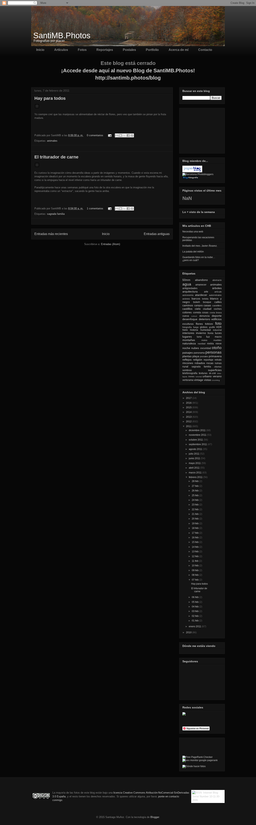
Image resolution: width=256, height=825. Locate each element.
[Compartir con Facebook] (128, 135)
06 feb (195, 597)
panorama (199, 352)
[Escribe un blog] (121, 135)
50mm (186, 279)
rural (185, 366)
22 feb (195, 509)
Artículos (61, 49)
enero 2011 (195, 626)
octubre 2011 (196, 439)
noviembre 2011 (198, 435)
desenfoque (189, 319)
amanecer (200, 284)
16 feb (195, 537)
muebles (217, 340)
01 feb (195, 620)
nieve (219, 343)
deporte (217, 315)
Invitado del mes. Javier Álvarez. (199, 245)
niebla (210, 343)
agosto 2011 (196, 449)
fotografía (187, 327)
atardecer (201, 295)
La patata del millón (193, 251)
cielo (198, 308)
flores (199, 323)
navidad (201, 343)
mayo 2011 (195, 463)
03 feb (195, 611)
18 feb (195, 528)
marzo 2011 (195, 472)
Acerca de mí (178, 49)
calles (218, 302)
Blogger (154, 817)
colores (187, 312)
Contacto (205, 49)
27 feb (195, 486)
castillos (187, 308)
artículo (218, 291)
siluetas (218, 366)
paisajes (187, 352)
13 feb (195, 551)
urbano (207, 376)
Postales (129, 49)
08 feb (195, 575)
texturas (203, 373)
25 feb (195, 495)
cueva (185, 316)
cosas (205, 312)
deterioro (204, 319)
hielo (185, 330)
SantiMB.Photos (61, 35)
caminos (187, 305)
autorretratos (215, 295)
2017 (189, 398)
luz (208, 336)
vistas (207, 379)
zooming (216, 380)
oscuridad (205, 348)
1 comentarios (95, 208)
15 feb (195, 542)
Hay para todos (50, 98)
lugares (187, 336)
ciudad (207, 308)
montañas (188, 340)
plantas (187, 356)
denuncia (204, 316)
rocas (209, 363)
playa (195, 356)
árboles (217, 288)
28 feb (195, 481)
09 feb (195, 570)
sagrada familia (56, 213)
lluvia (210, 333)
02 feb (195, 616)
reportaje (208, 359)
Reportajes (104, 49)
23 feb (195, 504)
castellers (217, 305)
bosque (207, 302)
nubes (195, 348)
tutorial (199, 376)
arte (206, 291)
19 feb (195, 523)
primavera (215, 356)
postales (204, 356)
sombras (187, 370)
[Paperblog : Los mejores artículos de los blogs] (192, 171)
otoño (217, 348)
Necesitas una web (192, 231)
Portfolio (152, 49)
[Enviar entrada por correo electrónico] (109, 135)
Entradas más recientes (51, 234)
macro (218, 336)
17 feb (195, 533)
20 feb (195, 518)
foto (218, 323)
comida (197, 312)
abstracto (217, 280)
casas (207, 305)
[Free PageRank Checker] (197, 757)
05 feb (195, 602)
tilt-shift (212, 373)
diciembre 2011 (197, 430)
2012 (189, 421)
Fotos (82, 49)
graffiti (212, 327)
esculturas (188, 324)
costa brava (216, 312)
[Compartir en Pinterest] (132, 135)
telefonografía (189, 373)
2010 (189, 632)
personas (213, 352)
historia (194, 330)
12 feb (195, 556)
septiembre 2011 (198, 444)
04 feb (195, 606)
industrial (217, 330)
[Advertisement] (202, 130)
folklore (209, 324)
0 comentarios (95, 135)
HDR (219, 327)
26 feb (195, 490)
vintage (198, 379)
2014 (189, 412)
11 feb (195, 561)
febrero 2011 (196, 477)
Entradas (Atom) (110, 244)
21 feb (195, 514)
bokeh (196, 302)
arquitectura (190, 291)
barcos (196, 298)
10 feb (195, 565)
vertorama (187, 380)
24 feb (195, 500)
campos (198, 305)
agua (186, 284)
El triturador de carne (56, 156)
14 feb (195, 547)
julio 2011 (194, 453)
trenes (191, 376)
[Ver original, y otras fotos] (37, 107)
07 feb (195, 579)
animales (52, 140)
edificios (216, 319)
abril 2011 (194, 467)
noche (186, 348)
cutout (194, 316)
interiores (188, 333)
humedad (205, 330)
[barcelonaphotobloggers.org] (197, 174)
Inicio (40, 49)
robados (200, 363)
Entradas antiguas (157, 234)
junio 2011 (195, 458)
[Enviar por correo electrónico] (117, 135)
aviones (186, 299)
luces (218, 333)
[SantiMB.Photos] (184, 714)
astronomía (187, 295)
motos (204, 340)
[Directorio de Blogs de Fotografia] (190, 178)
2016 (189, 402)
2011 (189, 426)
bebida (205, 299)
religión (197, 359)
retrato (218, 359)
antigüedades (189, 288)
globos (203, 327)
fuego (196, 327)
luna (199, 336)
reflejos (187, 359)
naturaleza (189, 343)
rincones (187, 363)
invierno (201, 333)
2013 (189, 417)
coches (218, 309)
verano (217, 376)
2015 (189, 407)
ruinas (218, 363)
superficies (215, 370)
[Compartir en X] (124, 135)
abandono (201, 279)
